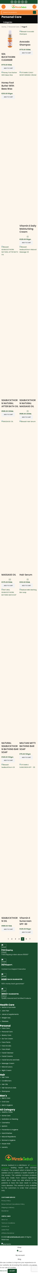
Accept (12, 1271)
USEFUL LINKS (6, 1216)
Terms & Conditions (8, 1223)
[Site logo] (19, 6)
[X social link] (15, 1)
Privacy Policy (6, 1201)
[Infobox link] (19, 950)
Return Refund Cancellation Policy (13, 1204)
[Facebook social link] (12, 1)
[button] (8, 929)
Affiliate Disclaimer (7, 1233)
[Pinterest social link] (22, 1)
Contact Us (5, 1226)
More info (4, 1271)
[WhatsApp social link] (26, 1)
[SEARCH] (34, 12)
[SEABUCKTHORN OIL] (10, 837)
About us (4, 1220)
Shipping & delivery (7, 1208)
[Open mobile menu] (3, 7)
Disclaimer (5, 1211)
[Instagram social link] (19, 1)
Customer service (8, 1197)
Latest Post (5, 1230)
